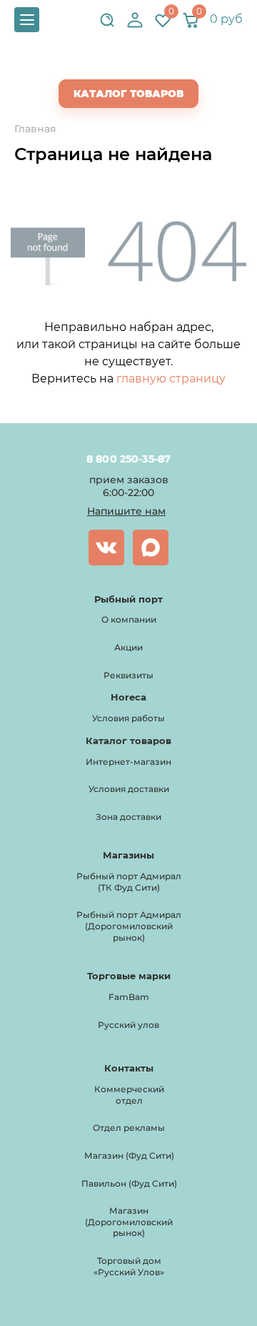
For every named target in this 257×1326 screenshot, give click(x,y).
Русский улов (128, 1024)
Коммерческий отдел (129, 1095)
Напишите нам (126, 511)
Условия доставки (129, 788)
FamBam (129, 996)
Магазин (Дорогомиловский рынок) (129, 1221)
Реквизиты (128, 675)
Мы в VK (106, 547)
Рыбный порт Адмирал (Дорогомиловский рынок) (128, 925)
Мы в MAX (150, 547)
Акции (128, 647)
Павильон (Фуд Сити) (129, 1183)
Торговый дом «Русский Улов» (129, 1266)
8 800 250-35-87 (128, 459)
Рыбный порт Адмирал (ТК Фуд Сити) (128, 882)
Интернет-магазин (128, 761)
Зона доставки (128, 816)
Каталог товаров (128, 93)
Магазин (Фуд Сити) (129, 1155)
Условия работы (128, 718)
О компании (128, 619)
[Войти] (134, 20)
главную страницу (171, 378)
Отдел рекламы (129, 1127)
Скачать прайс (141, 65)
